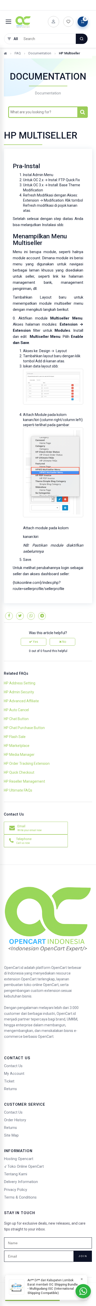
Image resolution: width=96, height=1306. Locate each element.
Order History (15, 1120)
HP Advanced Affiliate (21, 701)
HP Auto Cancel (16, 710)
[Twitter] (20, 616)
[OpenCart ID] (23, 21)
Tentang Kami (15, 1174)
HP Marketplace (16, 746)
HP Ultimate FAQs (18, 790)
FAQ (18, 53)
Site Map (11, 1135)
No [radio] (63, 642)
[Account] (53, 21)
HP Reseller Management (24, 781)
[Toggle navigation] (8, 21)
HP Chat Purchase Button (24, 728)
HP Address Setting (19, 683)
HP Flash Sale (15, 737)
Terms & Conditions (20, 1197)
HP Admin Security (19, 692)
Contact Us (13, 1066)
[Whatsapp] (31, 616)
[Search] (82, 39)
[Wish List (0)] (68, 22)
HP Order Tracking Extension (27, 763)
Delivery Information (21, 1182)
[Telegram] (42, 616)
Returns (10, 1089)
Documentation (39, 53)
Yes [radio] (35, 642)
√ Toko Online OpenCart (24, 1166)
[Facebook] (9, 616)
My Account (14, 1073)
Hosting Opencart (18, 1159)
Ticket (9, 1081)
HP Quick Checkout (19, 772)
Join (83, 1256)
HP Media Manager (19, 755)
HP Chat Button (16, 719)
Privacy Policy (15, 1190)
